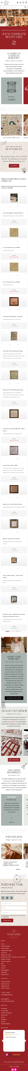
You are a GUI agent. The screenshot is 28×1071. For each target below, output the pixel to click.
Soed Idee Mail (5, 948)
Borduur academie (6, 961)
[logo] (6, 2)
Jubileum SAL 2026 (6, 955)
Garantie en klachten (6, 1013)
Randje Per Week (5, 959)
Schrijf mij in (7, 920)
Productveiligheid (5, 1023)
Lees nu (18, 869)
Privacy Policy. (6, 916)
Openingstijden (5, 970)
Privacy (3, 1017)
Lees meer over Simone (14, 698)
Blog (2, 963)
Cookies (3, 1021)
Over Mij (3, 965)
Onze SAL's (4, 952)
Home (2, 944)
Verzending (4, 972)
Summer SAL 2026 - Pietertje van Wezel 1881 (13, 957)
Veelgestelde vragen (6, 950)
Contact (3, 968)
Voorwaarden (4, 1010)
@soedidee (13, 721)
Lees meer (14, 165)
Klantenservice (5, 974)
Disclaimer (3, 1019)
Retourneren (4, 1015)
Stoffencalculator (5, 946)
